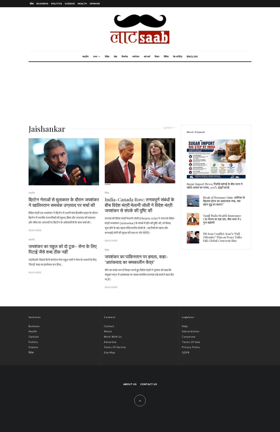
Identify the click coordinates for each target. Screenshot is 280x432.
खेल (115, 56)
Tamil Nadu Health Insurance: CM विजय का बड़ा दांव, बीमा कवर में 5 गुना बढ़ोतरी (222, 219)
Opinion (95, 3)
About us (129, 384)
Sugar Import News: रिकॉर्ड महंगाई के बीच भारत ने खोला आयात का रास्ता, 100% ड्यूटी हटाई (215, 185)
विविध (166, 56)
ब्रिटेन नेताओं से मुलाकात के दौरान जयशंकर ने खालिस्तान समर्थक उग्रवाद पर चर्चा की (64, 202)
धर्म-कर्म (147, 56)
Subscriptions (190, 331)
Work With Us (113, 336)
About (108, 331)
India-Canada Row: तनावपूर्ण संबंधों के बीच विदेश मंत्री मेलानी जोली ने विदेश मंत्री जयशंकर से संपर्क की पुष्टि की (139, 205)
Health (82, 3)
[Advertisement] (140, 90)
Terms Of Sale (191, 342)
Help (185, 326)
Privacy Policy (191, 347)
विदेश (32, 3)
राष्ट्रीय (85, 56)
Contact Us (148, 384)
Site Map (109, 352)
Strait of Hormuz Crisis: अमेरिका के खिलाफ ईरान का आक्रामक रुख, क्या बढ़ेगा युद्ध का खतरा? (224, 201)
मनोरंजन (135, 56)
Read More (35, 230)
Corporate (188, 336)
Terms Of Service (115, 347)
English (192, 56)
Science (70, 3)
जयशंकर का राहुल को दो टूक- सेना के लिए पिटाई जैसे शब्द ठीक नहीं (63, 249)
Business (42, 3)
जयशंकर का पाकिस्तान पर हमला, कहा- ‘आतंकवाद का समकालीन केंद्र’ (136, 259)
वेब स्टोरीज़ (177, 56)
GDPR (186, 352)
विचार (157, 56)
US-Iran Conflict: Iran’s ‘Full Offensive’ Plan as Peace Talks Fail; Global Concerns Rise (222, 237)
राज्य (95, 56)
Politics (56, 3)
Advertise (110, 342)
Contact (109, 326)
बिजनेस (125, 56)
